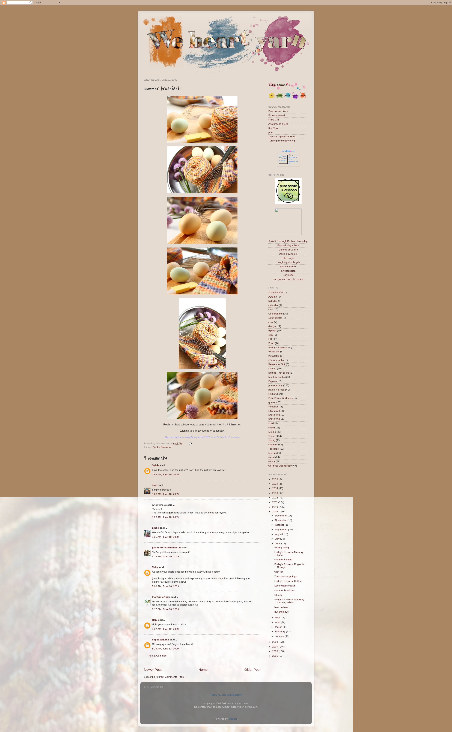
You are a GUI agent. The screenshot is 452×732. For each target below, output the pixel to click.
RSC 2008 (274, 411)
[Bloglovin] (295, 98)
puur (270, 132)
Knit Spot (273, 128)
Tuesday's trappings (285, 576)
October (280, 525)
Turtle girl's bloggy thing (281, 140)
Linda (155, 528)
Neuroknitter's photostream (293, 160)
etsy (270, 335)
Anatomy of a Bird (278, 124)
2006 (275, 651)
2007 (275, 646)
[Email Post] (190, 443)
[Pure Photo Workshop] (288, 203)
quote (271, 402)
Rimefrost (273, 406)
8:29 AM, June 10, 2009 (165, 517)
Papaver (273, 381)
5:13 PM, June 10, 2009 (165, 556)
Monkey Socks (276, 377)
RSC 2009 (274, 415)
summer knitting (283, 559)
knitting (272, 368)
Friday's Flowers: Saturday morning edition (289, 601)
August (279, 534)
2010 (275, 507)
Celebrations (275, 313)
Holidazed (273, 351)
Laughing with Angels (288, 262)
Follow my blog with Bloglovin (226, 695)
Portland (273, 394)
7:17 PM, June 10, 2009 (165, 609)
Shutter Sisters (288, 266)
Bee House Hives (278, 111)
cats (270, 309)
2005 (275, 656)
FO (270, 339)
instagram (273, 356)
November (281, 520)
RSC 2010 (274, 419)
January (280, 636)
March (279, 627)
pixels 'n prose (276, 389)
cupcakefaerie (160, 639)
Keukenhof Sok (276, 364)
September (281, 529)
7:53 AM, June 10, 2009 (165, 474)
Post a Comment (157, 655)
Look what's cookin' (285, 585)
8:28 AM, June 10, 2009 (165, 494)
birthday (272, 301)
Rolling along (281, 547)
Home (203, 669)
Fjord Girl (273, 119)
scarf (271, 423)
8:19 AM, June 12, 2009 (165, 648)
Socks (156, 447)
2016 (275, 479)
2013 (275, 493)
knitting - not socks (278, 372)
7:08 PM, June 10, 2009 (165, 586)
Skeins (272, 432)
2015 (275, 483)
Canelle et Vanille (288, 249)
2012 (275, 497)
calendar (273, 305)
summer (273, 444)
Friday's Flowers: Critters (288, 581)
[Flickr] (271, 98)
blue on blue (281, 607)
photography (275, 385)
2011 (275, 502)
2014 (275, 488)
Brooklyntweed (276, 115)
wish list (278, 571)
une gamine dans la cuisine (288, 279)
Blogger (232, 719)
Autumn (272, 296)
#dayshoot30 (275, 292)
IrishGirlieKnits (161, 597)
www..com (288, 151)
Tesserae (166, 447)
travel (271, 457)
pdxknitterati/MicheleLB (166, 547)
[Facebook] (287, 98)
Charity (278, 595)
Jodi (154, 485)
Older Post (252, 669)
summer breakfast (284, 590)
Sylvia (155, 465)
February (280, 631)
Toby (155, 567)
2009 (275, 511)
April (278, 622)
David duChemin (288, 254)
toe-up (272, 453)
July (277, 538)
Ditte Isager (288, 258)
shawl (271, 427)
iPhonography (276, 360)
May (278, 617)
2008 (275, 642)
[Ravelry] (303, 98)
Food (271, 343)
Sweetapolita (288, 271)
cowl (270, 322)
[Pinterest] (279, 98)
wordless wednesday (280, 465)
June (278, 543)
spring (271, 440)
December (281, 515)
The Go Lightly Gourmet (281, 136)
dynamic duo (281, 611)
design (272, 326)
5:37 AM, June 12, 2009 (165, 629)
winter (271, 461)
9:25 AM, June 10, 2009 (165, 537)
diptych (272, 330)
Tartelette (288, 275)
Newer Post (153, 669)
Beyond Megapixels (288, 245)
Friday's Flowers (277, 347)
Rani (154, 620)
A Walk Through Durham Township (288, 241)
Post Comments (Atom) (172, 677)
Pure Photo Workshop (280, 398)
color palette (275, 318)
